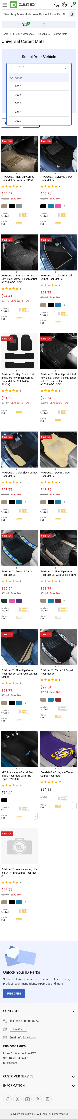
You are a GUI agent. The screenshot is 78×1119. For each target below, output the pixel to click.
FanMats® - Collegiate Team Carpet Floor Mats (56, 774)
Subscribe (13, 993)
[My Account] (64, 5)
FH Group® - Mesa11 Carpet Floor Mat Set (17, 573)
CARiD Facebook (7, 1099)
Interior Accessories (23, 34)
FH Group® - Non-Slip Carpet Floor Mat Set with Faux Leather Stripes (19, 674)
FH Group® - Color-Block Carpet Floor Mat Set (19, 474)
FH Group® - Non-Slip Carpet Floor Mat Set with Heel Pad (17, 178)
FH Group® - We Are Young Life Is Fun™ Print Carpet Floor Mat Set (19, 873)
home (5, 34)
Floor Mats (44, 34)
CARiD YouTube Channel (27, 1099)
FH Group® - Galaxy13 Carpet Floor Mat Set (56, 178)
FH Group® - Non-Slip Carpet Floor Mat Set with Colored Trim (58, 573)
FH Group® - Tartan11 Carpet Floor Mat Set (56, 672)
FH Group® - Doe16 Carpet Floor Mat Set (55, 474)
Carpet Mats (60, 34)
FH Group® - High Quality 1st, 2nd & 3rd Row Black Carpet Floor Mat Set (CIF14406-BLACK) (17, 379)
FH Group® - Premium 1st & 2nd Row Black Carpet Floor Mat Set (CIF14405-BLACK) (19, 279)
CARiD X (17, 1099)
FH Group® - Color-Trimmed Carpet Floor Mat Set (56, 277)
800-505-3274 (30, 1021)
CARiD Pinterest (37, 1099)
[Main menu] (5, 5)
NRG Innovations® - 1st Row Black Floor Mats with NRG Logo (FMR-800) (17, 776)
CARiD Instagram (47, 1099)
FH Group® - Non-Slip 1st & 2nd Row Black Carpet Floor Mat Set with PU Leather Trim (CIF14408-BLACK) (58, 379)
